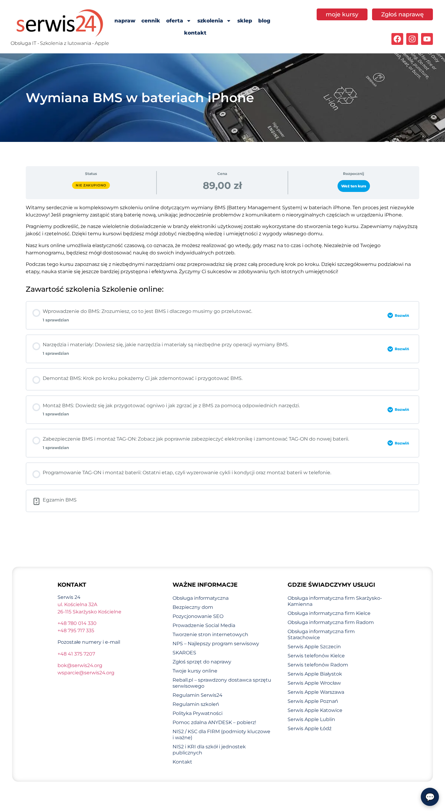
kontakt (195, 33)
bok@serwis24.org (80, 665)
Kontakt (182, 762)
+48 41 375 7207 (76, 654)
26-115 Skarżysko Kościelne (89, 612)
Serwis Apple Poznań (313, 701)
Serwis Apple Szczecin (314, 646)
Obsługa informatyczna (201, 598)
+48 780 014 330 (77, 623)
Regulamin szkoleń (196, 704)
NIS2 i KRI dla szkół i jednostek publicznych (209, 750)
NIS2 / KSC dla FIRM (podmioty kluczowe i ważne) (221, 734)
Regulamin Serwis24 (197, 695)
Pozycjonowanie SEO (198, 616)
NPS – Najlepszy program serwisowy (216, 643)
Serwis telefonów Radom (318, 665)
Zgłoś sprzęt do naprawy (202, 662)
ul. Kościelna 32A (77, 604)
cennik (150, 21)
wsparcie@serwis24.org (86, 673)
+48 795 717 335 (76, 630)
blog (264, 21)
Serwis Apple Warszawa (316, 692)
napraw (124, 21)
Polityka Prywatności (197, 713)
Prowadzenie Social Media (204, 625)
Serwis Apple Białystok (315, 674)
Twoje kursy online (195, 671)
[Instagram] (412, 39)
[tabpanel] (222, 239)
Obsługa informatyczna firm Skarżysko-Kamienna (335, 601)
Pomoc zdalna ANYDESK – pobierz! (214, 722)
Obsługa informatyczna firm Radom (331, 622)
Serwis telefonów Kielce (316, 656)
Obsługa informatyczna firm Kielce (329, 613)
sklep (244, 21)
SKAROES (184, 653)
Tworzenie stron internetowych (210, 634)
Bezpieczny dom (193, 607)
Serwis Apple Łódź (309, 728)
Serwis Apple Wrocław (314, 683)
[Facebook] (397, 39)
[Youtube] (427, 39)
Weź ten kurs (353, 186)
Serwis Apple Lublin (311, 719)
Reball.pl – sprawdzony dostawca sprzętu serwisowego (222, 683)
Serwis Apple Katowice (315, 710)
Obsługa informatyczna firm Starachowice (321, 634)
